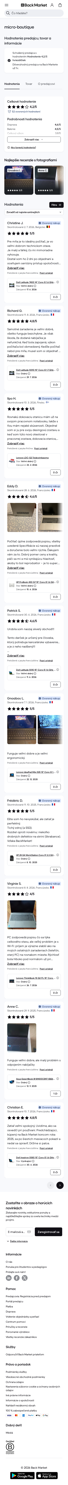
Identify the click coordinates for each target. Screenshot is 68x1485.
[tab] (12, 84)
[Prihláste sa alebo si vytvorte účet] (52, 5)
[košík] (60, 5)
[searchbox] (37, 13)
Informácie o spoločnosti (20, 1400)
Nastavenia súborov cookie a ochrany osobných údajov (33, 1388)
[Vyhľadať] (8, 13)
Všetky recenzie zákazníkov (21, 1337)
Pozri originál (46, 273)
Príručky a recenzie (16, 1326)
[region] (34, 180)
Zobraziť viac (15, 268)
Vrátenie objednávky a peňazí (22, 1316)
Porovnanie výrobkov (18, 1332)
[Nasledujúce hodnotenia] (60, 1185)
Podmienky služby (16, 1371)
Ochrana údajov (15, 1382)
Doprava (10, 1311)
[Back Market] (34, 5)
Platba (9, 1306)
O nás (9, 1261)
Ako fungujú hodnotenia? (23, 147)
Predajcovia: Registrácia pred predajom (28, 1296)
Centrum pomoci (16, 1321)
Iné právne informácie (18, 1395)
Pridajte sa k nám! (16, 1272)
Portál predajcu (14, 1301)
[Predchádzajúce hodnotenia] (50, 1185)
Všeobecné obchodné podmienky (25, 1377)
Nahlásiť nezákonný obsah (20, 1405)
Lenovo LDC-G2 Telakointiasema (32, 457)
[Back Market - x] (25, 1278)
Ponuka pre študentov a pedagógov (26, 1266)
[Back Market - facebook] (17, 1278)
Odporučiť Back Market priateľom (25, 1354)
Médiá (9, 1432)
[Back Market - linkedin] (9, 1278)
